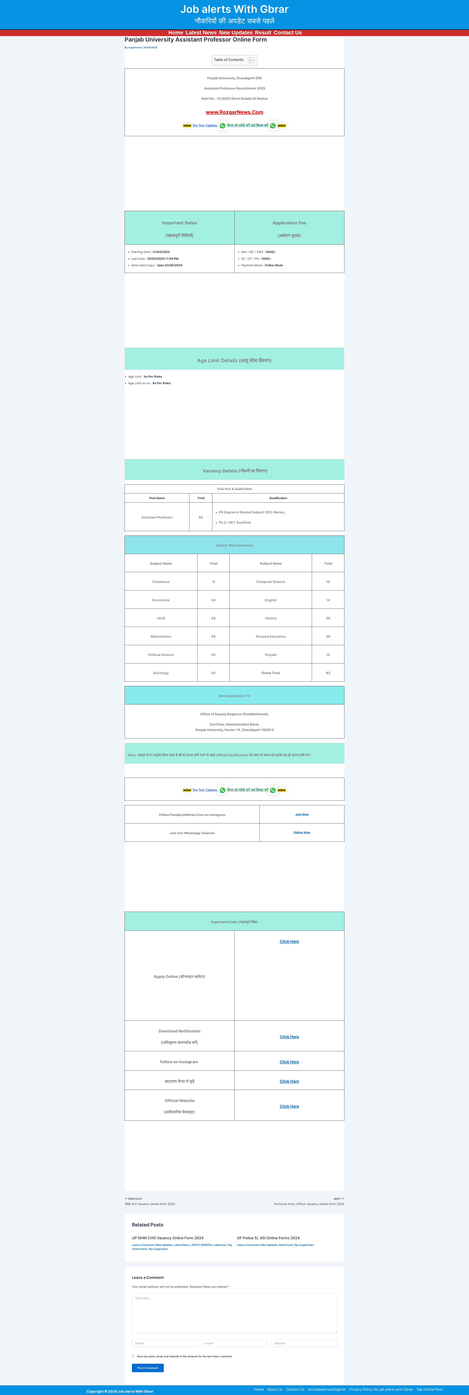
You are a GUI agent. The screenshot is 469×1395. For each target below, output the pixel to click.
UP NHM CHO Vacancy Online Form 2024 (168, 1238)
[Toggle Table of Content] (249, 60)
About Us (274, 1389)
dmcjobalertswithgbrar (327, 1389)
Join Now (302, 814)
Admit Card (286, 1244)
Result (263, 32)
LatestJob (220, 1244)
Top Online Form (429, 1389)
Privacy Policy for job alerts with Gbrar (381, 1389)
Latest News (201, 32)
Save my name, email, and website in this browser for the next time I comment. (184, 1356)
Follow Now (302, 832)
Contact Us (288, 32)
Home (175, 32)
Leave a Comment (143, 1244)
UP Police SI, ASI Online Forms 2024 (268, 1238)
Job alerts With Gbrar (234, 9)
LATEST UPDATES (201, 1244)
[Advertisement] (234, 175)
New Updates (236, 32)
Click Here (289, 941)
